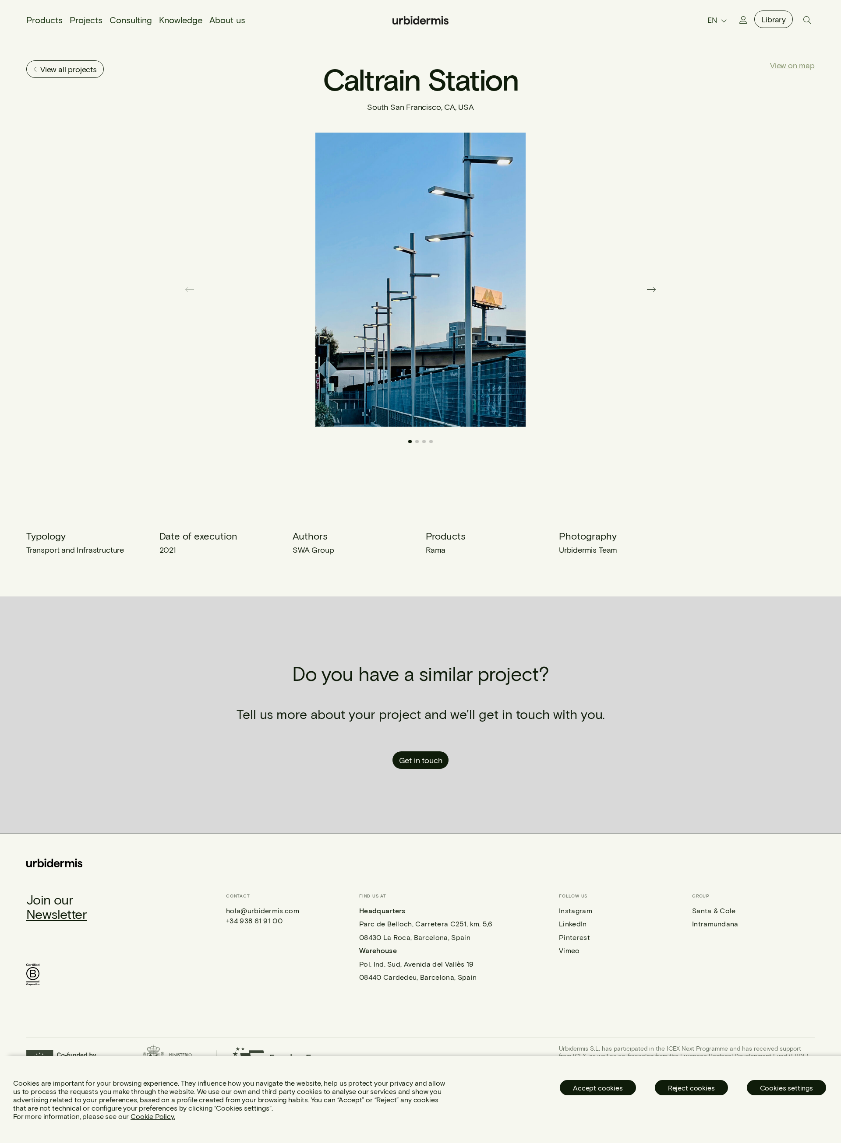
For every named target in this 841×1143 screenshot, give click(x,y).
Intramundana (715, 923)
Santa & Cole (714, 910)
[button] (651, 289)
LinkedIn (573, 923)
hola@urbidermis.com (262, 910)
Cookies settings (786, 1087)
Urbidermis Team (588, 549)
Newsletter (56, 914)
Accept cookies (598, 1087)
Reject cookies (691, 1087)
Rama (435, 549)
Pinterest (574, 937)
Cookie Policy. (153, 1116)
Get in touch (420, 760)
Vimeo (569, 950)
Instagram (575, 910)
